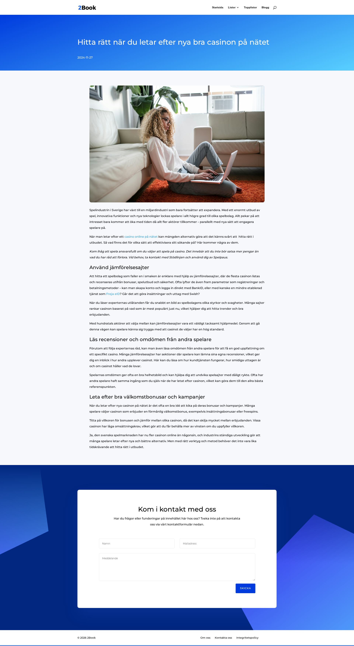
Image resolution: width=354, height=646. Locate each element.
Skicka (245, 588)
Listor (231, 7)
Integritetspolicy (247, 637)
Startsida (217, 7)
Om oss (205, 637)
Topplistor (250, 7)
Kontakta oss (223, 637)
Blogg (265, 7)
